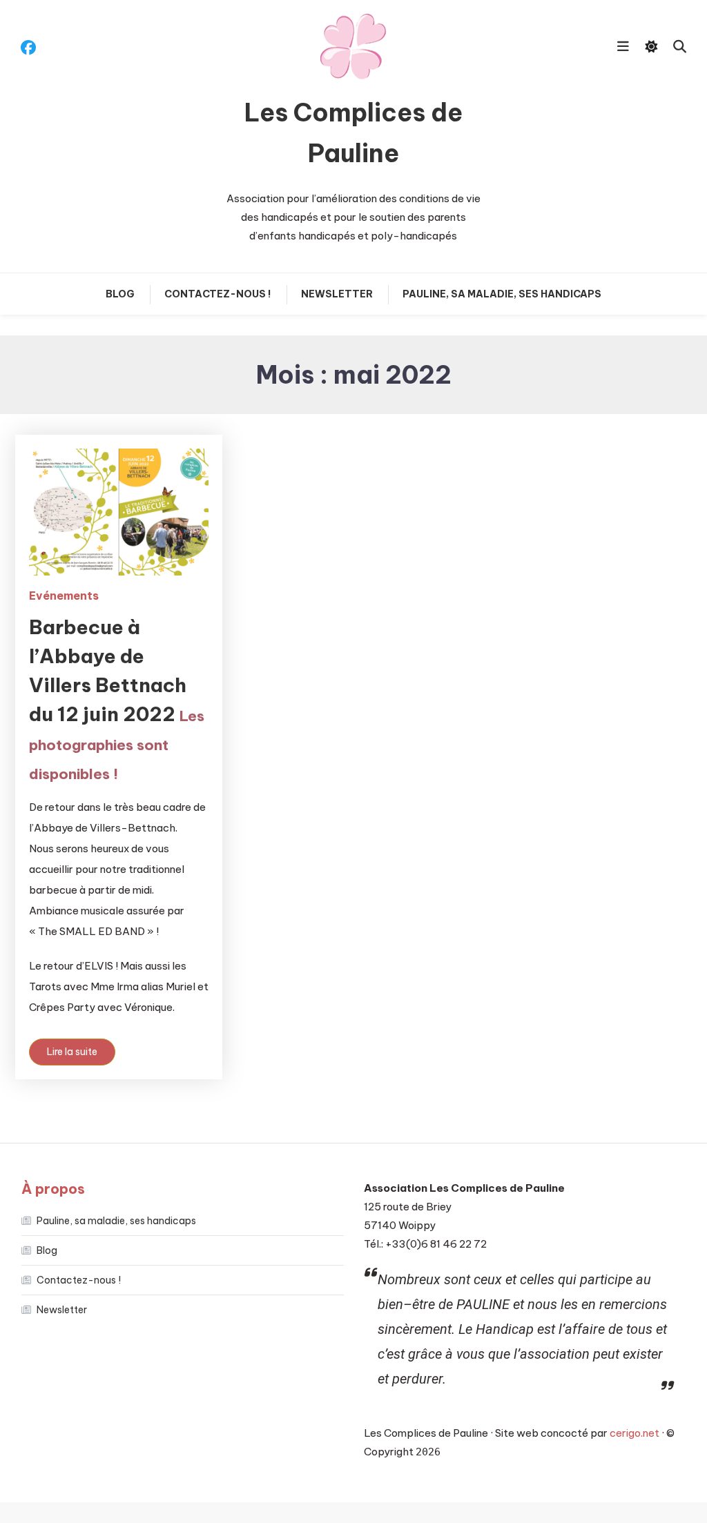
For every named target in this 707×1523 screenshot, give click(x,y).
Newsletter (337, 294)
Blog (120, 294)
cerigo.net (634, 1433)
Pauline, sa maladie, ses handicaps (502, 294)
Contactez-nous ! (217, 294)
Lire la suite (72, 1051)
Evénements (64, 595)
